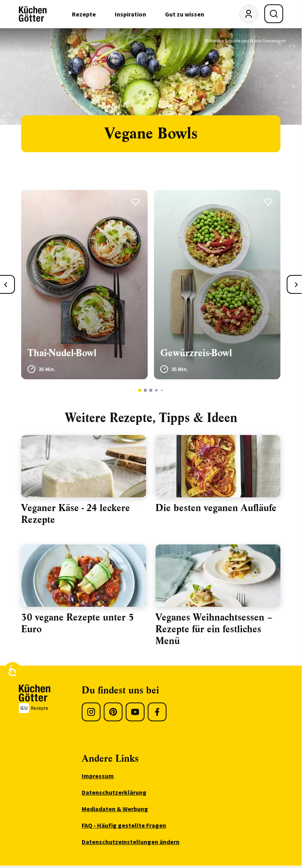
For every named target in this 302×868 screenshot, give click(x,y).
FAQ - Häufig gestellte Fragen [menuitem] (124, 825)
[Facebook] (157, 711)
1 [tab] (140, 390)
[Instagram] (91, 711)
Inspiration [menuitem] (130, 14)
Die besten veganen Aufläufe (216, 508)
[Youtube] (135, 711)
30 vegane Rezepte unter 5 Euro (77, 623)
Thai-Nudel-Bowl (62, 353)
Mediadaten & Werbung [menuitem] (115, 809)
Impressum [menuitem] (98, 776)
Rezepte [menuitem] (84, 14)
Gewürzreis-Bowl (196, 353)
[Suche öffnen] (273, 13)
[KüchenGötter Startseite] (33, 14)
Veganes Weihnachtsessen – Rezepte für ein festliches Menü (214, 629)
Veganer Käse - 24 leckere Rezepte (75, 514)
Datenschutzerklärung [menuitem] (114, 792)
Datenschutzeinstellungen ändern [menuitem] (130, 842)
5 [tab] (162, 390)
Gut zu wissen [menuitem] (184, 14)
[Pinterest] (113, 711)
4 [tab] (156, 390)
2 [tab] (145, 390)
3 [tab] (151, 390)
